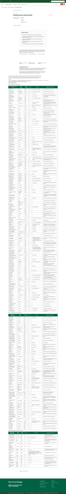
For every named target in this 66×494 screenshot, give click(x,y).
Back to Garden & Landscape (17, 10)
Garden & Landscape (11, 7)
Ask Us (56, 4)
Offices (22, 4)
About (26, 4)
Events (19, 4)
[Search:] (58, 1)
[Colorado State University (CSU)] (5, 1)
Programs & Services (8, 4)
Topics (2, 4)
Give (62, 4)
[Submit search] (64, 1)
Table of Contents (17, 25)
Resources (15, 4)
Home (2, 7)
